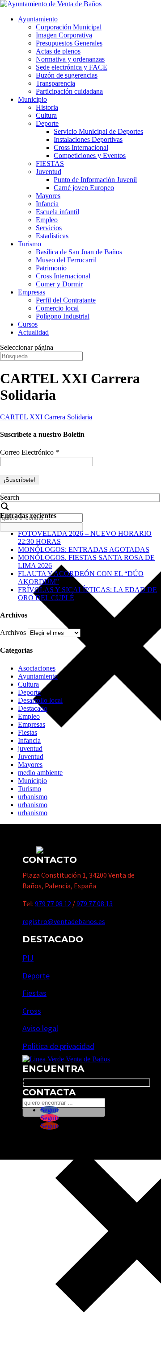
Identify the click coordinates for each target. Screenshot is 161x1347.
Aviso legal (40, 1028)
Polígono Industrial (62, 316)
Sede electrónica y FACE (71, 67)
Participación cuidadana (69, 91)
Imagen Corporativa (64, 35)
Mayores (48, 195)
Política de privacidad (58, 1046)
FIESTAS (50, 163)
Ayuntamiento (38, 19)
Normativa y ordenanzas (70, 59)
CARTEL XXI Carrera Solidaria (46, 417)
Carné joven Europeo (84, 187)
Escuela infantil (57, 212)
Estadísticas (52, 236)
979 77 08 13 (94, 903)
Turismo (29, 244)
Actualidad (33, 332)
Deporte (47, 123)
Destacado (32, 708)
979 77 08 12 (53, 903)
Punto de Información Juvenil (95, 179)
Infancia (47, 203)
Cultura (46, 115)
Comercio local (57, 308)
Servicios (49, 228)
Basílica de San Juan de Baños (79, 252)
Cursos (28, 324)
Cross (31, 1011)
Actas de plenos (58, 51)
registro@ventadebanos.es (63, 921)
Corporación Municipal (69, 27)
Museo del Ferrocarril (66, 260)
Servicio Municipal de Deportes (98, 131)
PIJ (28, 958)
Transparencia (55, 83)
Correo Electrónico (29, 452)
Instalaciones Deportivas (88, 139)
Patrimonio (51, 268)
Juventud (48, 171)
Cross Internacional (81, 147)
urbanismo (32, 796)
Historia (47, 107)
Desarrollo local (40, 700)
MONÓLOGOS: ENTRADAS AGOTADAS (83, 549)
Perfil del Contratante (66, 300)
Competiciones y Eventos (90, 155)
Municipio (32, 99)
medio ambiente (40, 772)
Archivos (13, 632)
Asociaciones (36, 668)
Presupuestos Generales (69, 43)
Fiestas (27, 732)
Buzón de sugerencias (66, 75)
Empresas (31, 292)
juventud (30, 748)
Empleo (47, 220)
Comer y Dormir (59, 284)
